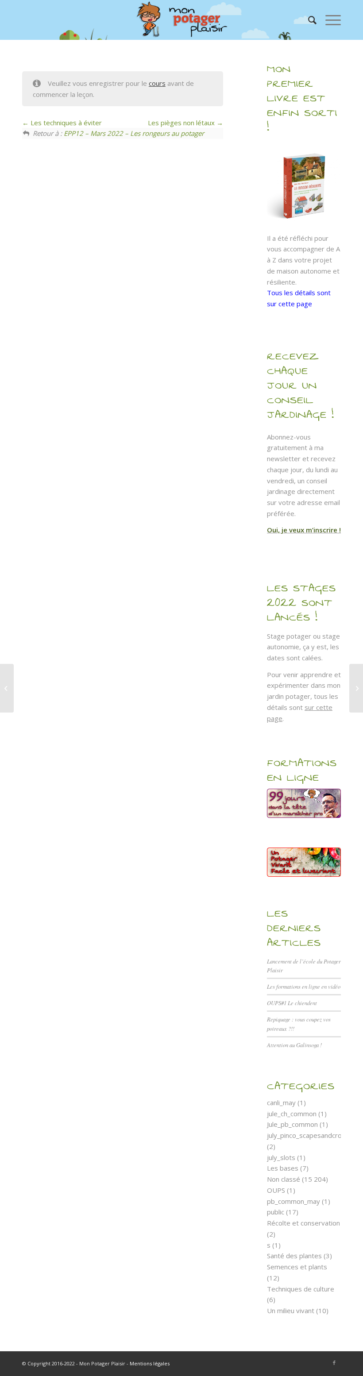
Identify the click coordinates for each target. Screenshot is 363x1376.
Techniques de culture (300, 1288)
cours (157, 83)
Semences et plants (297, 1266)
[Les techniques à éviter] (7, 688)
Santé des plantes (294, 1255)
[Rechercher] (308, 20)
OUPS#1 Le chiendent (292, 1002)
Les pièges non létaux (182, 122)
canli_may (281, 1102)
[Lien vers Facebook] (334, 1362)
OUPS (276, 1190)
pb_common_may (293, 1201)
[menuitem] (308, 20)
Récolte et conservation (303, 1222)
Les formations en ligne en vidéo (303, 986)
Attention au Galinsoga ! (294, 1044)
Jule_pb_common (292, 1124)
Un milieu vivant (290, 1310)
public (275, 1211)
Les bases (282, 1168)
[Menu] (329, 20)
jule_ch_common (292, 1113)
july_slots (281, 1157)
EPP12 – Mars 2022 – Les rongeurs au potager (134, 133)
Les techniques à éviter (65, 122)
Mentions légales (150, 1363)
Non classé (283, 1179)
